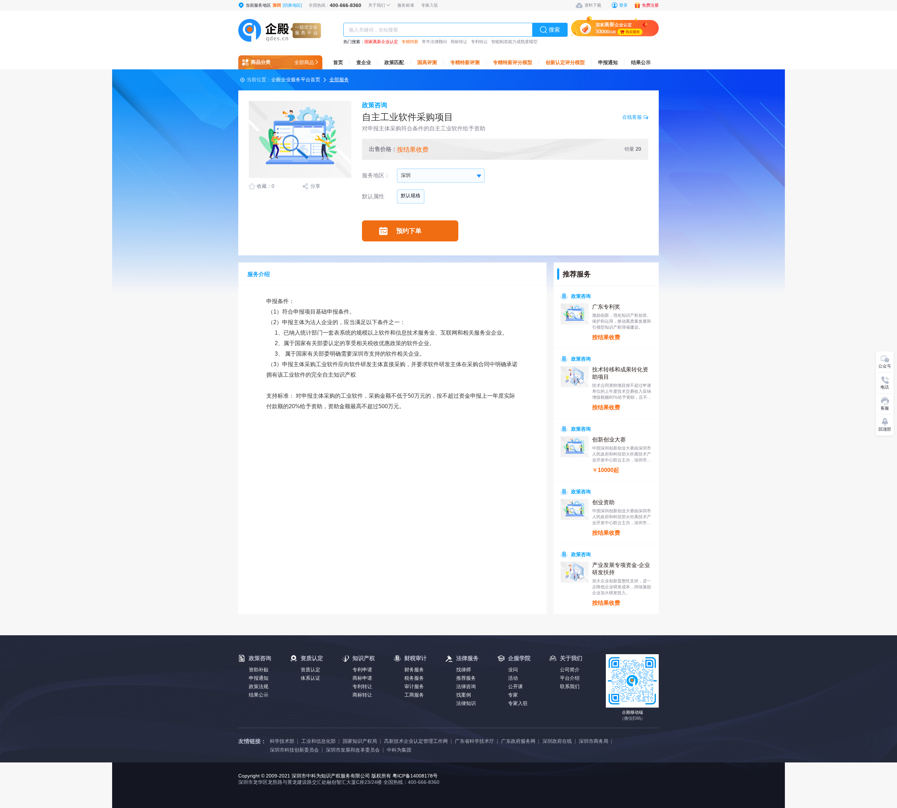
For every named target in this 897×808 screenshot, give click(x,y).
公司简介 (570, 669)
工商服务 (414, 695)
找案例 (463, 695)
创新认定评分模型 (565, 62)
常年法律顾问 (434, 41)
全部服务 (339, 79)
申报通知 (608, 62)
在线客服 (632, 117)
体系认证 (310, 678)
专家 (513, 695)
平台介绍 (570, 678)
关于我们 (377, 5)
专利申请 (362, 669)
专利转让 (479, 41)
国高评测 (427, 62)
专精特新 (410, 41)
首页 (338, 62)
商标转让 (459, 41)
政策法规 (258, 686)
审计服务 (414, 686)
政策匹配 (394, 62)
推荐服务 (466, 678)
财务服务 (414, 669)
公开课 (515, 686)
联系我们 (570, 686)
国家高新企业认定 (381, 41)
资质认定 (310, 669)
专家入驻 (518, 703)
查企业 (363, 62)
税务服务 (414, 678)
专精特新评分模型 (512, 62)
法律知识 (466, 703)
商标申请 (362, 678)
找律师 (463, 669)
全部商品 (304, 62)
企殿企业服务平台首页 (295, 79)
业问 (513, 669)
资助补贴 (258, 669)
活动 (513, 678)
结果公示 (641, 62)
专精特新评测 (465, 62)
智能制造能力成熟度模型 (514, 41)
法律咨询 (466, 686)
